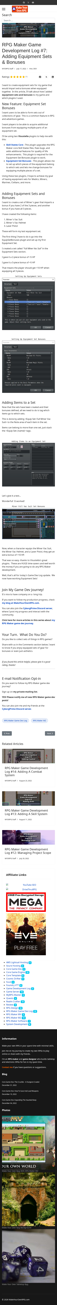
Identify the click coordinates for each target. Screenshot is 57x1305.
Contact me (7, 1067)
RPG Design (12, 1007)
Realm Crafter (13, 1001)
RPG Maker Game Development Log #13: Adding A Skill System (26, 812)
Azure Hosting (13, 965)
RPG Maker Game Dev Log (15, 720)
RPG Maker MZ (39, 720)
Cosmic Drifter (13, 978)
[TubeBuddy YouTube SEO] (28, 884)
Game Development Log (18, 988)
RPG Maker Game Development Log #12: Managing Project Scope (28, 851)
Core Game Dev (14, 968)
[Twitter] (28, 2)
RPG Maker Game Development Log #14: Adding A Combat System (26, 771)
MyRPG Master (13, 994)
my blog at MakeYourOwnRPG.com (20, 602)
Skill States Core (14, 144)
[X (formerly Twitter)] (46, 77)
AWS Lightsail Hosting (17, 962)
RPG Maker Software (16, 1020)
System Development (17, 1024)
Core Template (13, 975)
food (8, 981)
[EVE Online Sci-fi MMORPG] (28, 934)
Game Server (12, 991)
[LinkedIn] (53, 77)
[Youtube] (33, 2)
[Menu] (3, 9)
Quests (9, 998)
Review (9, 1004)
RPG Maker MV (13, 1014)
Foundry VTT (12, 985)
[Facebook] (24, 2)
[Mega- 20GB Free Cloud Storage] (28, 902)
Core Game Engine (15, 972)
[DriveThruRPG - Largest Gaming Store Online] (28, 889)
